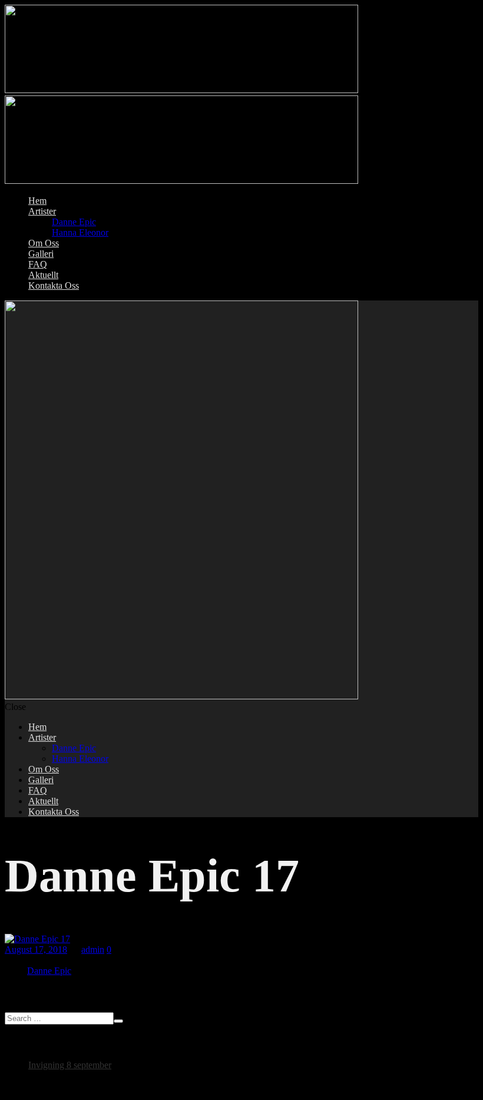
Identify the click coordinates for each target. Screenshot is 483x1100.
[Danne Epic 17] (37, 939)
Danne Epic (49, 971)
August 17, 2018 (36, 949)
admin (92, 949)
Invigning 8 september (69, 1065)
